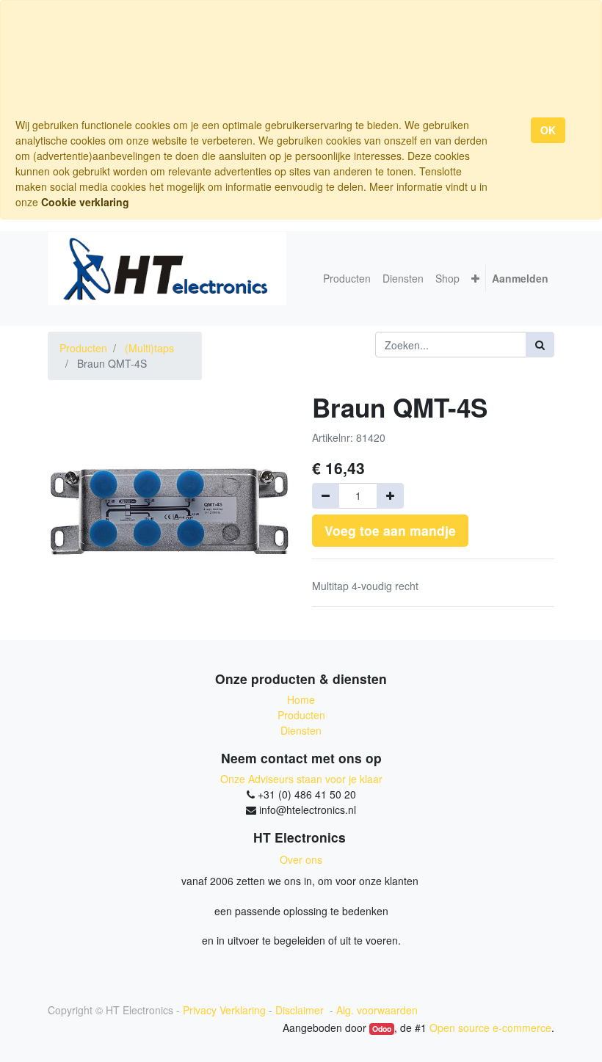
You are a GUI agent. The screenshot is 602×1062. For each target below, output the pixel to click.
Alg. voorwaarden (377, 1010)
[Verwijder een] (325, 496)
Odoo (381, 1028)
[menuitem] (347, 278)
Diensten (301, 730)
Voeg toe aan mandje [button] (390, 530)
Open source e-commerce (490, 1027)
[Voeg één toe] (390, 496)
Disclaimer (301, 1010)
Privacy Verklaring (224, 1010)
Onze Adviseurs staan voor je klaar (301, 778)
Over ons (301, 859)
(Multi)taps (149, 348)
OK (548, 130)
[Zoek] (540, 344)
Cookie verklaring (85, 201)
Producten (83, 348)
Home (301, 699)
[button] (475, 278)
